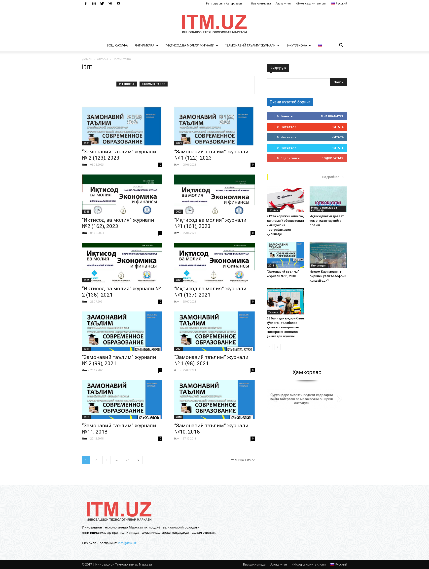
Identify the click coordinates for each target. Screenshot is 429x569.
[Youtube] (118, 3)
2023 (86, 143)
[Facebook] (85, 3)
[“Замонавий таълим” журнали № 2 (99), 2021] (122, 331)
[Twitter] (102, 3)
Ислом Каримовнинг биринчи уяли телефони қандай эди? (328, 276)
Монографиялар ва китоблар (324, 209)
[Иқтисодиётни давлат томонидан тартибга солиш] (328, 199)
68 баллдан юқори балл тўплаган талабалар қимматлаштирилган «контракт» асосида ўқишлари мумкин (285, 327)
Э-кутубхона (297, 45)
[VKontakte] (110, 3)
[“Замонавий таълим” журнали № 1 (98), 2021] (214, 331)
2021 (86, 280)
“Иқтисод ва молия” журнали (190, 45)
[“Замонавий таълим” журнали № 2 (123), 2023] (122, 125)
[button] (341, 45)
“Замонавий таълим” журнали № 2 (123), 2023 (119, 155)
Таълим (273, 210)
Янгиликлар (144, 45)
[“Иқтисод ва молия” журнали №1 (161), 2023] (214, 194)
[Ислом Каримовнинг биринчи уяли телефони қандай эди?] (328, 255)
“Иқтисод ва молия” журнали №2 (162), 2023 (118, 223)
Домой (87, 59)
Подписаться (333, 158)
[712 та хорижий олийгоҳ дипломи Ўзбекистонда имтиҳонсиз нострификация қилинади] (285, 199)
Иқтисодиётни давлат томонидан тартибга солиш (327, 220)
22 (127, 460)
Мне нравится (332, 116)
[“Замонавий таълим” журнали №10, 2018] (214, 400)
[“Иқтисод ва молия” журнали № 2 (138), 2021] (122, 262)
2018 (86, 417)
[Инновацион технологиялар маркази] (214, 23)
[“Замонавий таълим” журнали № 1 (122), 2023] (214, 125)
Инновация (318, 265)
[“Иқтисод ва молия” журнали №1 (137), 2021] (214, 262)
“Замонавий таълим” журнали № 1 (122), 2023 (211, 155)
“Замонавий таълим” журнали (250, 45)
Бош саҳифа (117, 45)
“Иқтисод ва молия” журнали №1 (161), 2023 (210, 223)
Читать (337, 127)
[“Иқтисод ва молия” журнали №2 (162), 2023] (122, 194)
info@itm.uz (127, 543)
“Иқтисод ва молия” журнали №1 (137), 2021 (210, 292)
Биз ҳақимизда (261, 3)
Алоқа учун (283, 3)
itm (84, 164)
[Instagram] (94, 3)
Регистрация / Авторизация (224, 3)
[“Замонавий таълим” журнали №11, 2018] (122, 400)
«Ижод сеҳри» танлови (310, 3)
